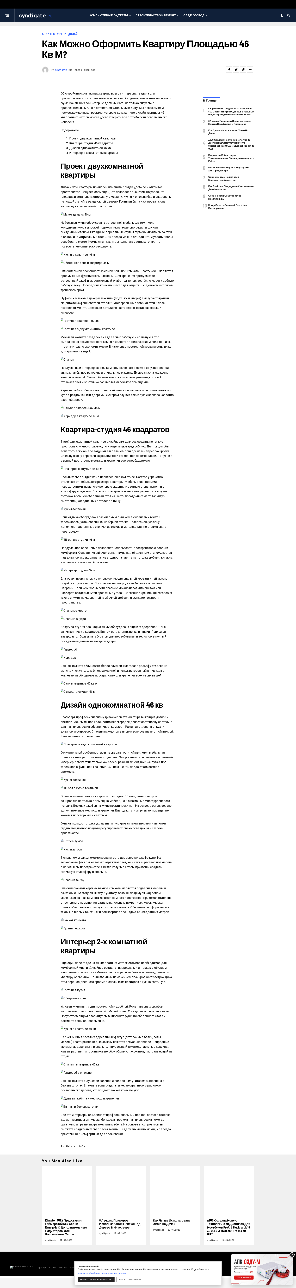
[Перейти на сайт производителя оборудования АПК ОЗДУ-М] (262, 1269)
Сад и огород (193, 15)
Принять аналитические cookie (96, 1279)
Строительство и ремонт (156, 15)
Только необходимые (130, 1279)
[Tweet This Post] (236, 69)
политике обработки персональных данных (102, 1273)
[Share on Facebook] (229, 69)
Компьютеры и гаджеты (108, 15)
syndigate (61, 69)
